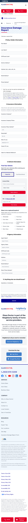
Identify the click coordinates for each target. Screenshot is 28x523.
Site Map (3, 431)
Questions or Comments (7, 283)
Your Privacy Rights (8, 494)
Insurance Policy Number (7, 126)
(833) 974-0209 (10, 372)
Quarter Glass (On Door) (20, 222)
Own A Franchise (6, 412)
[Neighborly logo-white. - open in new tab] (5, 1)
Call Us (21, 11)
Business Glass (5, 390)
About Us (3, 402)
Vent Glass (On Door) (8, 223)
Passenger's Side (20, 226)
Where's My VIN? (10, 198)
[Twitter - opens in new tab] (6, 376)
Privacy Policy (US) (6, 479)
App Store (15, 354)
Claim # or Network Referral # (8, 152)
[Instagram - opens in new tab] (13, 376)
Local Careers (5, 409)
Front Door (19, 216)
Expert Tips (4, 425)
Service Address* (5, 62)
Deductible (4, 133)
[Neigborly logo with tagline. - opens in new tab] (21, 309)
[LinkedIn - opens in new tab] (17, 376)
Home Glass (4, 383)
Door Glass (5, 219)
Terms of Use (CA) (5, 476)
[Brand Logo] (14, 368)
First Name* (4, 43)
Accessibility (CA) (5, 488)
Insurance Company (6, 114)
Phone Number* (5, 82)
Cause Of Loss (5, 146)
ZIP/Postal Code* (5, 56)
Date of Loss (4, 139)
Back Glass (5, 229)
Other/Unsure (19, 229)
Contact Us (4, 406)
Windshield (5, 216)
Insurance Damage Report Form (10, 435)
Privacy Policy (16, 97)
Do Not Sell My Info (6, 491)
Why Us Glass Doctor (7, 399)
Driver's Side (6, 226)
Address (3, 257)
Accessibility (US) (5, 485)
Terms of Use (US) (5, 473)
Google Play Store (15, 359)
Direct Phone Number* (6, 270)
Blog (2, 421)
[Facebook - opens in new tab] (2, 376)
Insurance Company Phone (7, 120)
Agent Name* (4, 238)
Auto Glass (4, 386)
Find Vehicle (14, 204)
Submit (14, 300)
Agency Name (4, 244)
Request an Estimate (8, 11)
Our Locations (5, 428)
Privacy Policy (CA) (6, 482)
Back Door (19, 219)
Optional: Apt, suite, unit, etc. (8, 69)
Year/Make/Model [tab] (20, 174)
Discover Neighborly (13, 341)
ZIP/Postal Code (5, 251)
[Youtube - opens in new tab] (9, 376)
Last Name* (4, 50)
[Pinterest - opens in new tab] (20, 376)
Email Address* (5, 75)
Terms (9, 97)
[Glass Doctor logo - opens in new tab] (7, 309)
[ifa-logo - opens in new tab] (4, 439)
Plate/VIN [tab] (7, 174)
